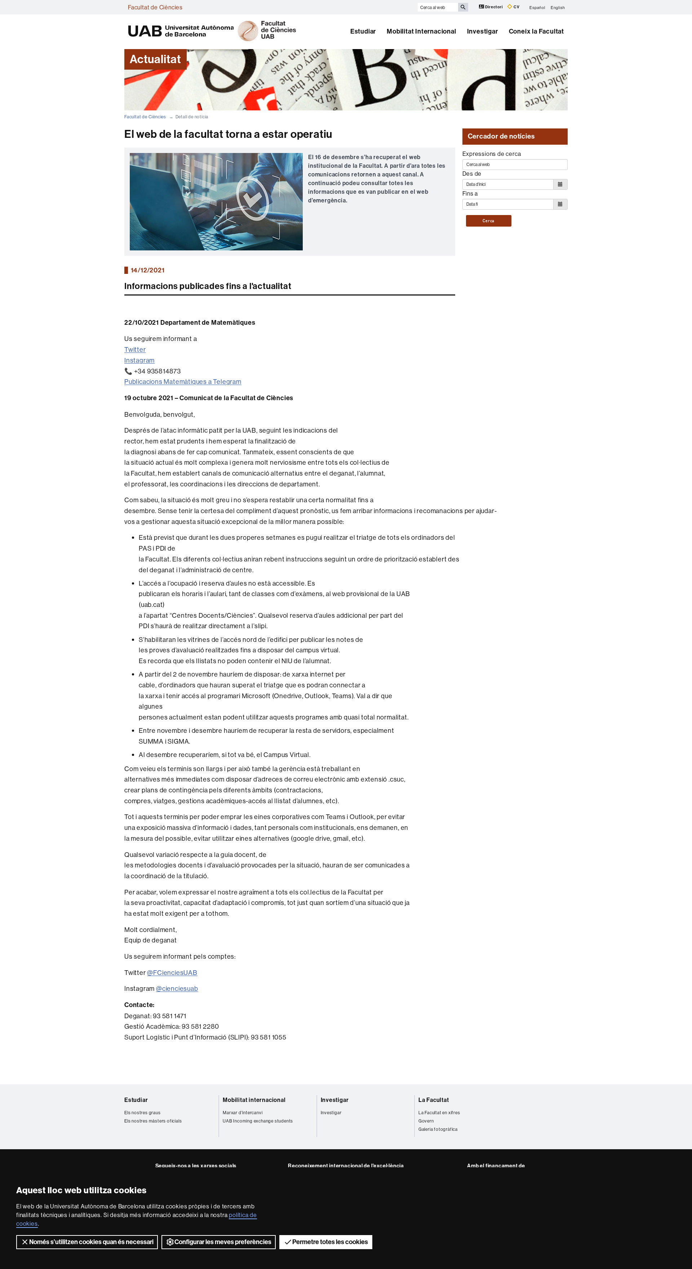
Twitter (135, 349)
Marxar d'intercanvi (242, 1112)
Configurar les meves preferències (222, 1242)
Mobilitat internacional (254, 1100)
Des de (472, 173)
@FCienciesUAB (172, 972)
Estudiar (363, 31)
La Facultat (433, 1100)
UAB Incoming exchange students (258, 1121)
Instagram (139, 360)
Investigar (482, 31)
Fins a (470, 193)
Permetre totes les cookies (330, 1242)
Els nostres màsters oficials (153, 1121)
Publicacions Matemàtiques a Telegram (182, 381)
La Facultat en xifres (439, 1112)
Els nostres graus (142, 1112)
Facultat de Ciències (155, 7)
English (558, 7)
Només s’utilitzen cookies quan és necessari (91, 1242)
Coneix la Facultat (536, 31)
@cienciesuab (177, 988)
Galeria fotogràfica (438, 1129)
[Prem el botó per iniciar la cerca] (463, 7)
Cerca (488, 221)
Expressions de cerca (491, 153)
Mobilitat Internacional (421, 31)
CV (516, 7)
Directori (494, 7)
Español (537, 7)
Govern (426, 1121)
